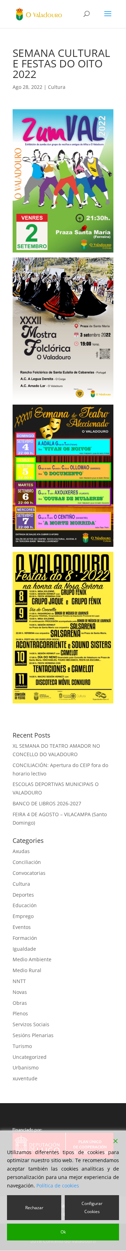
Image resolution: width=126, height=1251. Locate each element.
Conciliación (27, 862)
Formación (25, 938)
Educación (25, 905)
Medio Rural (27, 970)
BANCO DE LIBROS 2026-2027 (47, 803)
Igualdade (24, 948)
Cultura (56, 87)
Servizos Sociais (31, 1024)
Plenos (20, 1013)
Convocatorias (29, 873)
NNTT (19, 981)
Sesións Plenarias (33, 1035)
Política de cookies (57, 1185)
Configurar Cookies (92, 1207)
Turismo (22, 1046)
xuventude (25, 1078)
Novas (20, 992)
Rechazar (34, 1208)
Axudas (21, 851)
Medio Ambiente (32, 959)
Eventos (22, 927)
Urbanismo (25, 1067)
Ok (63, 1232)
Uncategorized (30, 1057)
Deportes (23, 894)
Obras (20, 1003)
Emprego (23, 916)
